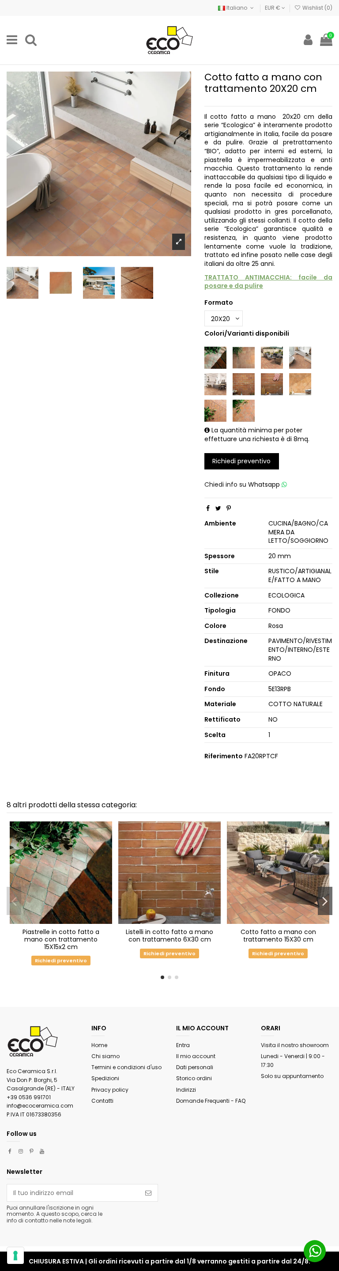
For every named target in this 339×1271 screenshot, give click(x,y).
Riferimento (223, 756)
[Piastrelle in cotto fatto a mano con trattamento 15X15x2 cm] (215, 357)
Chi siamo (105, 1056)
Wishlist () (316, 7)
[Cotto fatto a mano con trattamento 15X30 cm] (272, 357)
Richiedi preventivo (241, 461)
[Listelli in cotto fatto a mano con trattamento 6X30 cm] (272, 383)
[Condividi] (208, 508)
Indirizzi (186, 1089)
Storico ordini (194, 1078)
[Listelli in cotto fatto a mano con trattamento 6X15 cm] (244, 383)
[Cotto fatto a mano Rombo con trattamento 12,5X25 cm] (215, 410)
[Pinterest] (228, 508)
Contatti (102, 1101)
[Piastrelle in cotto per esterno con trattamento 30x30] (215, 383)
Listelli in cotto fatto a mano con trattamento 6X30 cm (169, 935)
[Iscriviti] (148, 1192)
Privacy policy (109, 1089)
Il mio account (195, 1056)
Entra (183, 1045)
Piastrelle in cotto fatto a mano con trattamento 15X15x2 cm (61, 939)
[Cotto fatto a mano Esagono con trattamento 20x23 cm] (300, 383)
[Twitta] (218, 508)
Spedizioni (105, 1078)
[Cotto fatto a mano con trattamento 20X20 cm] (300, 357)
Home (99, 1045)
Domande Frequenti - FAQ (210, 1101)
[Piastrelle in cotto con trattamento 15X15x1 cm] (244, 357)
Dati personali (194, 1067)
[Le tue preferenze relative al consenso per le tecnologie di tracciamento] (15, 1255)
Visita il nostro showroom (295, 1045)
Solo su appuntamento (292, 1076)
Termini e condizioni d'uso (126, 1067)
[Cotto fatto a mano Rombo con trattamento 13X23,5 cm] (244, 410)
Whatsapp (265, 484)
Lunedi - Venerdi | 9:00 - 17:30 (293, 1060)
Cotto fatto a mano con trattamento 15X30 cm (278, 935)
